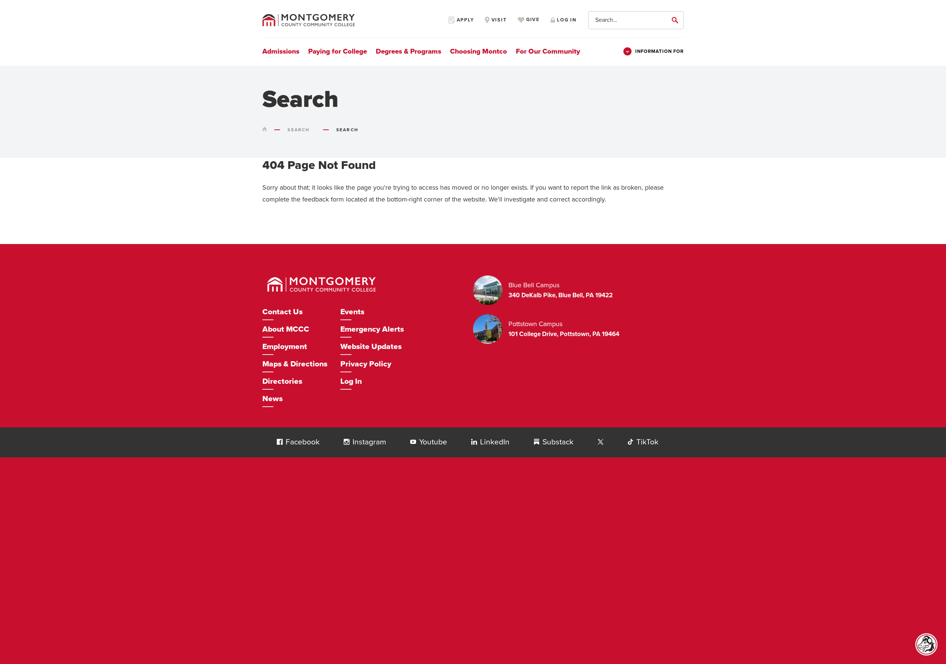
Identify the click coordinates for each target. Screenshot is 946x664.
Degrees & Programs (408, 51)
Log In (351, 381)
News (272, 398)
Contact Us (282, 311)
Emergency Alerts (372, 329)
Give (532, 20)
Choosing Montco (478, 51)
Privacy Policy (365, 364)
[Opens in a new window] (600, 442)
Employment (284, 346)
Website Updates (371, 346)
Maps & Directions (294, 364)
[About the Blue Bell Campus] (490, 290)
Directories (282, 381)
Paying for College (337, 51)
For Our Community (548, 51)
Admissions (280, 51)
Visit (498, 20)
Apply (464, 20)
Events (352, 311)
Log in (565, 20)
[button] (280, 442)
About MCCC (285, 329)
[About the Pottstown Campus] (490, 329)
